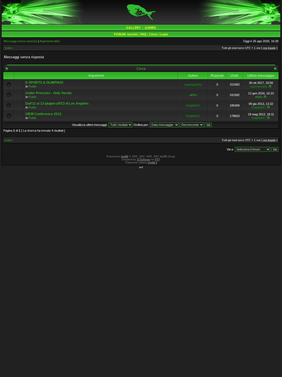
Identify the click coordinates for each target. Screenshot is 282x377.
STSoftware (143, 159)
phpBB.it (152, 162)
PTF (157, 159)
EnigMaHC (193, 105)
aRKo (193, 95)
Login (164, 34)
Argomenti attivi (49, 41)
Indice (8, 47)
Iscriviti (132, 34)
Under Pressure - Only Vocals (48, 93)
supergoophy (193, 84)
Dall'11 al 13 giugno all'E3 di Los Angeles (57, 103)
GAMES (150, 27)
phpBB (124, 156)
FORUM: (120, 34)
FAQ (143, 34)
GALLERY (133, 27)
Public (33, 86)
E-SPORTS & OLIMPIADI (44, 82)
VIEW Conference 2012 (43, 114)
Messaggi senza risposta (20, 41)
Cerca (153, 34)
